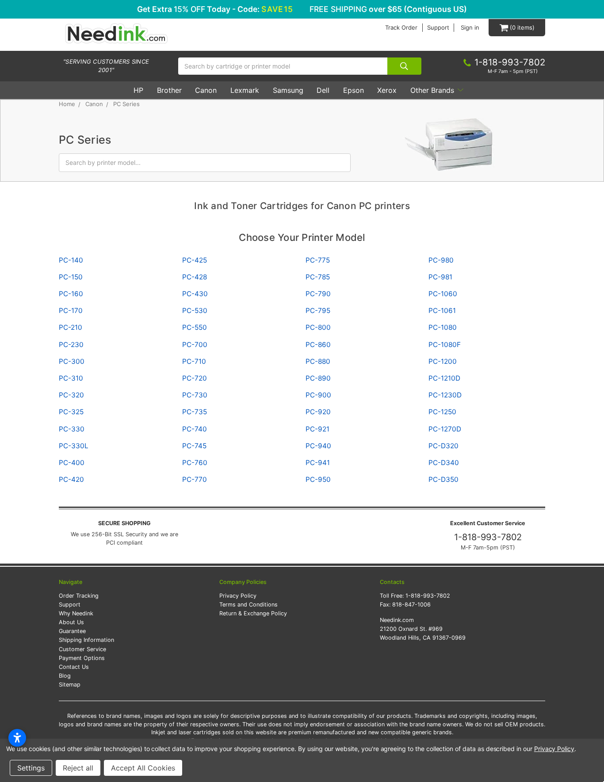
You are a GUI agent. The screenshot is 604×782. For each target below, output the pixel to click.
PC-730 (194, 395)
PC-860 (318, 344)
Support (438, 28)
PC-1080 (442, 327)
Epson (353, 90)
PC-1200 (442, 361)
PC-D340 (443, 462)
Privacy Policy (237, 595)
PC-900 (318, 395)
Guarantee (72, 631)
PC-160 (71, 294)
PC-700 (194, 344)
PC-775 (318, 260)
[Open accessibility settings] (17, 738)
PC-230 (71, 344)
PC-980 (441, 260)
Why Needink (76, 613)
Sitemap (69, 684)
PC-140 (71, 260)
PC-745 (194, 446)
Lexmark (244, 90)
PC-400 (71, 462)
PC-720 (194, 378)
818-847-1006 (411, 604)
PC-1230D (445, 395)
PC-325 (71, 412)
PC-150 (71, 277)
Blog (65, 675)
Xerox (387, 90)
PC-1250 (442, 412)
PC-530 (194, 310)
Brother (169, 90)
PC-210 (70, 327)
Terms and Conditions (248, 604)
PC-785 (318, 277)
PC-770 (194, 479)
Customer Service (82, 649)
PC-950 (318, 479)
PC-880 (318, 361)
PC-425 (194, 260)
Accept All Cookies (143, 767)
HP (138, 90)
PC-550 (194, 327)
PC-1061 (442, 310)
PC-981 (440, 277)
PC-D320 (443, 446)
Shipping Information (86, 640)
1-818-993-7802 (488, 537)
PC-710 (194, 361)
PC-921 (317, 429)
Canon (206, 90)
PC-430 (195, 294)
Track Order (401, 28)
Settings (31, 767)
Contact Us (74, 667)
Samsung (288, 90)
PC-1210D (444, 378)
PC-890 (318, 378)
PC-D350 (443, 479)
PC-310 (71, 378)
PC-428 (194, 277)
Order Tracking (79, 595)
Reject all (78, 767)
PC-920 (318, 412)
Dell (323, 90)
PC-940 (318, 446)
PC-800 (318, 327)
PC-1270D (444, 429)
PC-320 (71, 395)
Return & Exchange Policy (253, 613)
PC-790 (318, 294)
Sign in (470, 28)
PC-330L (73, 446)
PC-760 (194, 462)
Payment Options (82, 658)
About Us (71, 622)
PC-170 (71, 310)
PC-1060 (442, 294)
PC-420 (71, 479)
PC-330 (71, 429)
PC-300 (71, 361)
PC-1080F (444, 344)
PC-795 (318, 310)
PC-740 (194, 429)
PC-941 (318, 462)
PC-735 (194, 412)
